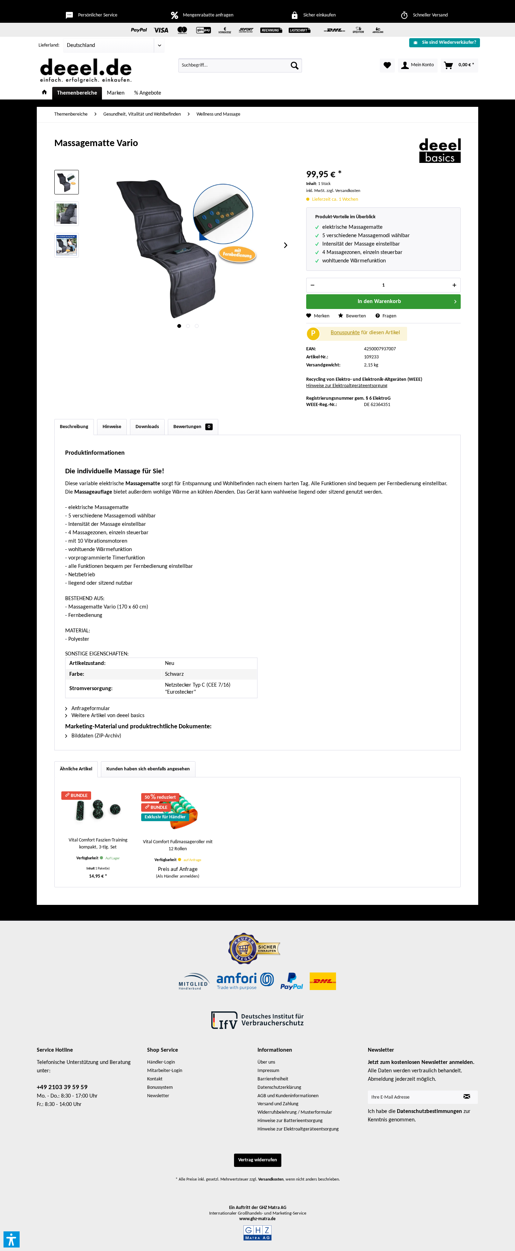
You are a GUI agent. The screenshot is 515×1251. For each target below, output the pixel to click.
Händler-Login (161, 1062)
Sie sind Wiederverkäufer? (449, 42)
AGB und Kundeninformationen (288, 1096)
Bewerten (356, 316)
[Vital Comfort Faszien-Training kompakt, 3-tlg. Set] (98, 808)
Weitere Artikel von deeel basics (107, 716)
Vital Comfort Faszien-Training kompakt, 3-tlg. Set (98, 844)
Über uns (266, 1062)
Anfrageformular (90, 709)
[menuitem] (442, 42)
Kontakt (155, 1079)
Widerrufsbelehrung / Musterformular (295, 1112)
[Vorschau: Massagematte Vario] (66, 182)
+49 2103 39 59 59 (62, 1087)
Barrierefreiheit (273, 1079)
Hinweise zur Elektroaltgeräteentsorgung (346, 386)
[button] (12, 1239)
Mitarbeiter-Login (164, 1070)
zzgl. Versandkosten (343, 191)
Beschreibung (74, 426)
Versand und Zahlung (278, 1104)
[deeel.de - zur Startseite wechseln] (85, 71)
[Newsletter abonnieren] (467, 1097)
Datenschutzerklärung (279, 1087)
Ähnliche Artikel (76, 769)
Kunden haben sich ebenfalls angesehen (148, 769)
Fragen (389, 316)
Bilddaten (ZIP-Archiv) (95, 736)
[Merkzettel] (387, 66)
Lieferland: (49, 45)
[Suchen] (294, 66)
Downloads (147, 426)
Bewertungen (191, 426)
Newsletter (158, 1096)
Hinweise (112, 426)
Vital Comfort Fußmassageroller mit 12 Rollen (178, 845)
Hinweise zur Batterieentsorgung (290, 1120)
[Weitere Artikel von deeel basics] (440, 150)
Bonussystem (160, 1087)
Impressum (268, 1070)
